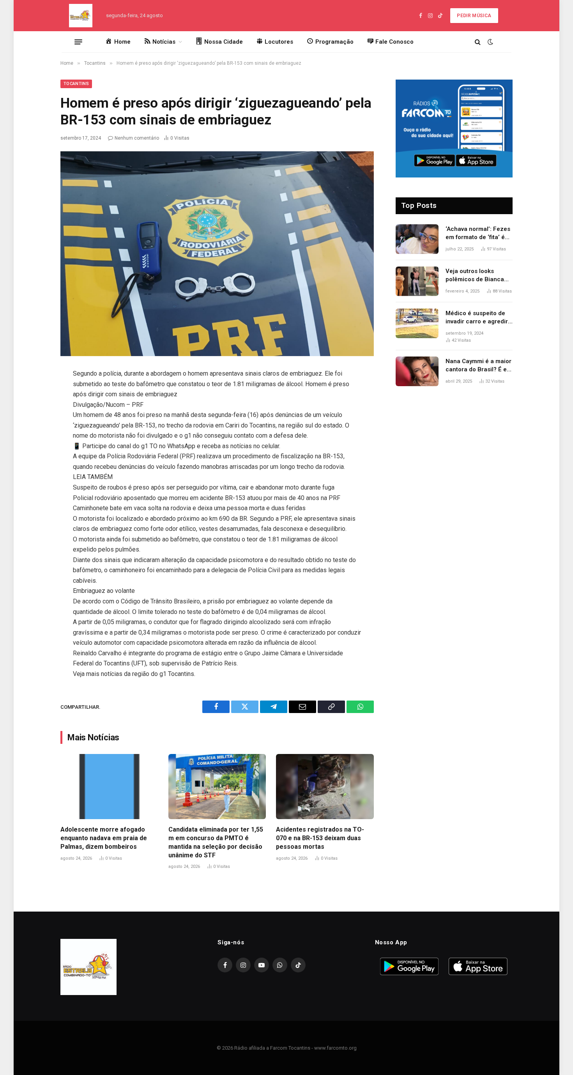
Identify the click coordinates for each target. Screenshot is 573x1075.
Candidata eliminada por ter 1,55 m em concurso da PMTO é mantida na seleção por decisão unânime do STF (215, 842)
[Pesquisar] (477, 42)
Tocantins (76, 83)
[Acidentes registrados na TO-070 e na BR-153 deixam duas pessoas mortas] (325, 786)
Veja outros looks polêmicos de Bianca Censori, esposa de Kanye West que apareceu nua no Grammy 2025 (475, 276)
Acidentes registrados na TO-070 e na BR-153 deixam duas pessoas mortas (320, 838)
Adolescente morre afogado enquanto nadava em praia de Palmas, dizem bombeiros (103, 838)
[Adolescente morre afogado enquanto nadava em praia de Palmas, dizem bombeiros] (109, 786)
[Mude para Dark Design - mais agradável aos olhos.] (489, 42)
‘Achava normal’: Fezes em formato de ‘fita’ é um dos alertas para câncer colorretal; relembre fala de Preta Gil (478, 233)
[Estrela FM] (80, 15)
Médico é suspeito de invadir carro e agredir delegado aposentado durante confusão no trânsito (477, 318)
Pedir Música (474, 15)
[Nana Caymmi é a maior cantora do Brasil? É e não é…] (417, 371)
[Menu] (78, 41)
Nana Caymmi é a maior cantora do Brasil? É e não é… (478, 366)
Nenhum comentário (137, 138)
